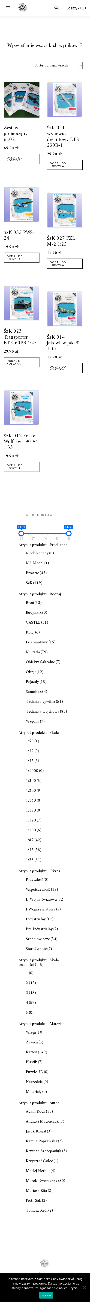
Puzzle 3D (37, 1072)
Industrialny (39, 919)
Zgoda (46, 1295)
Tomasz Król (39, 1210)
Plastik (34, 1062)
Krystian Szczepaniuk (46, 1151)
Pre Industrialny (42, 929)
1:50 (32, 741)
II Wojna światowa (45, 899)
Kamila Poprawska (44, 1141)
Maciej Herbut (40, 1171)
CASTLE (37, 622)
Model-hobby (40, 553)
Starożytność (39, 949)
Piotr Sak (36, 1200)
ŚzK (34, 583)
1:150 (33, 810)
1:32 (32, 751)
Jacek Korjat (38, 1131)
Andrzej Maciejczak (45, 1121)
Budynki (36, 612)
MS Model (37, 563)
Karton (36, 1052)
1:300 (33, 780)
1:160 (33, 800)
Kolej (33, 632)
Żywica (34, 1042)
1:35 (32, 761)
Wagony (35, 721)
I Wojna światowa (43, 909)
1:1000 (35, 771)
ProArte (36, 573)
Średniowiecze (41, 939)
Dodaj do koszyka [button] (15, 159)
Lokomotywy (40, 642)
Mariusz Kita (39, 1190)
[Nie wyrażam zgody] (84, 1287)
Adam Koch (39, 1111)
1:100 (33, 830)
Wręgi (34, 1032)
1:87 (33, 840)
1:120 (33, 820)
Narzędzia (37, 1082)
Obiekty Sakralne (43, 662)
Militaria (37, 652)
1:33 (33, 850)
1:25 (33, 860)
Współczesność (42, 889)
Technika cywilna (44, 701)
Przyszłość (37, 879)
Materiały (36, 1091)
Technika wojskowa (46, 711)
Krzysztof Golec (42, 1161)
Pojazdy (36, 682)
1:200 (33, 790)
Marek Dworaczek (45, 1180)
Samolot (36, 691)
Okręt (34, 672)
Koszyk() (76, 8)
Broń (34, 602)
